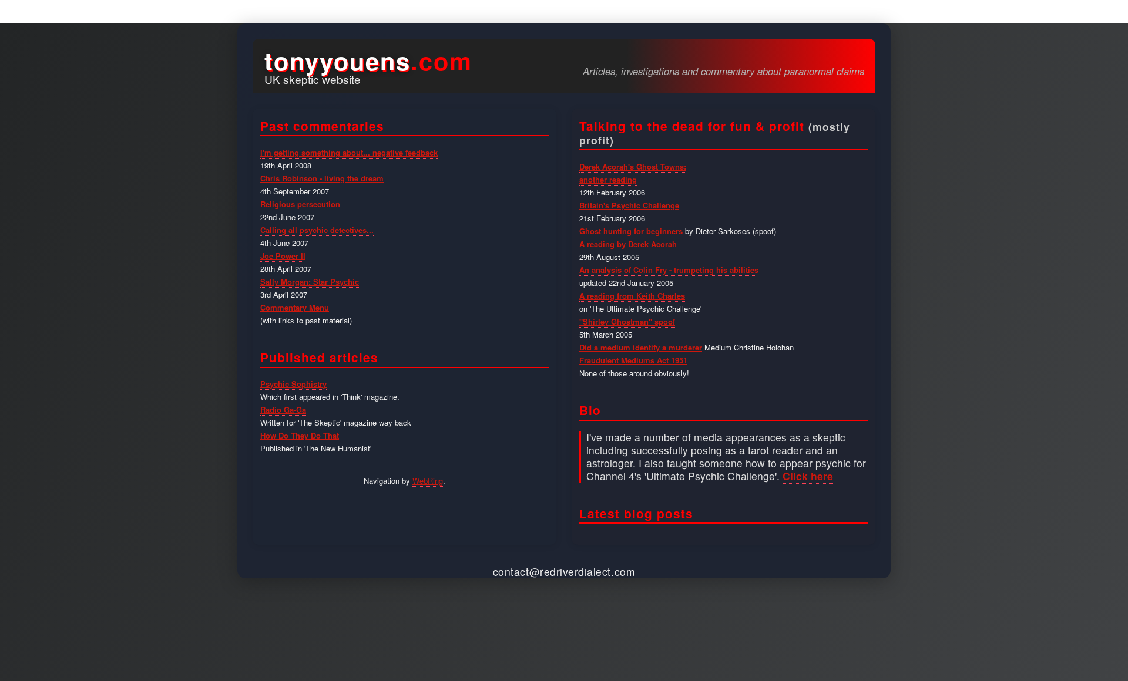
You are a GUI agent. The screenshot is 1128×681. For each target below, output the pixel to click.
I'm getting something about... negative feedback (349, 152)
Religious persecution (300, 204)
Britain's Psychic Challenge (629, 205)
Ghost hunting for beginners (631, 231)
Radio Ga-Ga (283, 409)
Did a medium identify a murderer (640, 347)
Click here (808, 475)
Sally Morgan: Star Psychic (309, 281)
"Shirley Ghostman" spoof (627, 321)
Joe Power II (283, 255)
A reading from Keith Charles (632, 295)
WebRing (427, 480)
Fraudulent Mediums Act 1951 (633, 360)
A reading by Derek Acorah (628, 244)
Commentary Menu (294, 307)
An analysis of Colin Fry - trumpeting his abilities (668, 269)
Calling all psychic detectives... (317, 229)
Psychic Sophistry (293, 383)
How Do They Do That (299, 435)
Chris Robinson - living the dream (322, 178)
